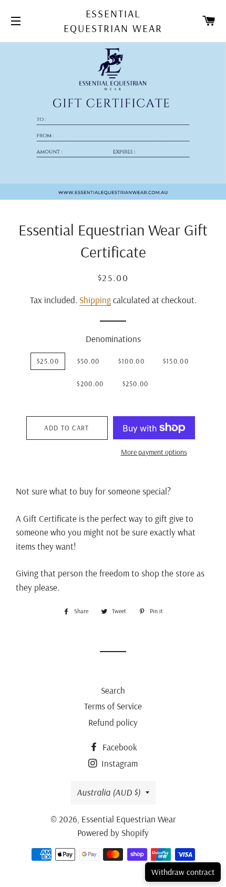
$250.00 (135, 383)
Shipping (95, 299)
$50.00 (88, 361)
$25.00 (48, 361)
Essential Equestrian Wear (113, 21)
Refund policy (113, 722)
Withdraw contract (182, 872)
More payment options (154, 452)
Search (113, 690)
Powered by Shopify (113, 832)
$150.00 (176, 361)
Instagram (118, 763)
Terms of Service (113, 705)
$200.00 (90, 383)
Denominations (113, 338)
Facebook (118, 746)
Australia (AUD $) (108, 792)
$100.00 (131, 361)
